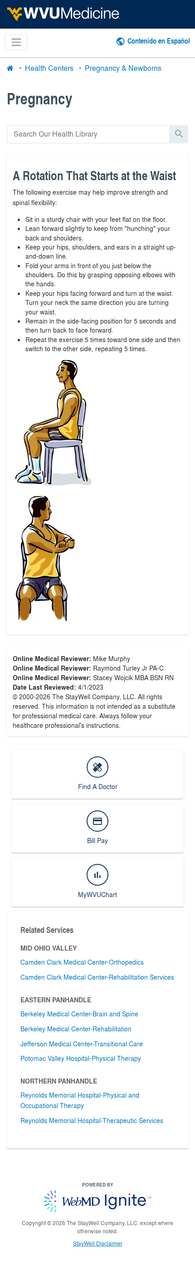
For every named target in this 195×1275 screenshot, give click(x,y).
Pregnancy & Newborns (123, 68)
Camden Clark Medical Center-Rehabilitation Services (97, 976)
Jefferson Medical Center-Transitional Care (81, 1043)
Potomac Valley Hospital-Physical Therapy (80, 1058)
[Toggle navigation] (16, 42)
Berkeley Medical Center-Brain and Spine (79, 1013)
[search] (88, 134)
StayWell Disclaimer (97, 1243)
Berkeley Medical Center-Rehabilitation (76, 1028)
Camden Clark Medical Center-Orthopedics (82, 961)
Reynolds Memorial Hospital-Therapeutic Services (91, 1120)
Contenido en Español (158, 40)
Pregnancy (40, 98)
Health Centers (49, 68)
